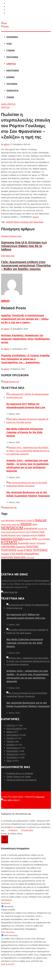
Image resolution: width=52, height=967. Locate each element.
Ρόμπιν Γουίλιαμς (21, 222)
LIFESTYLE (11, 63)
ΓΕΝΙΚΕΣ (10, 97)
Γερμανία (25, 535)
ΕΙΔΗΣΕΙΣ (6, 539)
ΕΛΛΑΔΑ (18, 539)
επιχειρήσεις (31, 553)
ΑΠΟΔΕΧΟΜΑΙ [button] (27, 830)
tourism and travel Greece (15, 532)
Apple (3, 521)
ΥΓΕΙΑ (9, 43)
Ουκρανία (20, 546)
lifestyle (9, 222)
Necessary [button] (5, 903)
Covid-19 (30, 520)
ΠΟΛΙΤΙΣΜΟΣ (12, 57)
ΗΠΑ (34, 538)
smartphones (30, 528)
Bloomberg (10, 520)
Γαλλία (18, 535)
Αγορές (4, 535)
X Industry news (37, 531)
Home (3, 104)
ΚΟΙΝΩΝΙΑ (46, 539)
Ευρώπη (27, 538)
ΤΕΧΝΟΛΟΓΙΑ (12, 90)
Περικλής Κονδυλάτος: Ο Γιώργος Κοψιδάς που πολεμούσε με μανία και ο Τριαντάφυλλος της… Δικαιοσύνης (25, 359)
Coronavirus (20, 520)
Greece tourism (6, 524)
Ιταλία (40, 539)
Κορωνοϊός (23, 543)
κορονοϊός (20, 557)
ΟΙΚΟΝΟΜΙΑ (12, 37)
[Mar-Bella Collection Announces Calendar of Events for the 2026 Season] (28, 422)
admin (6, 144)
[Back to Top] (2, 807)
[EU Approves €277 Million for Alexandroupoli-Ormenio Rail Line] (28, 397)
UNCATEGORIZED (14, 728)
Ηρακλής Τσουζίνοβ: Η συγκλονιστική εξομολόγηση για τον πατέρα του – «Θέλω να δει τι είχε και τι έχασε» (25, 319)
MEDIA (34, 524)
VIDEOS (9, 732)
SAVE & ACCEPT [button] (8, 964)
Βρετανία (12, 535)
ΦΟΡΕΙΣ (20, 553)
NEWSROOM (12, 527)
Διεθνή (41, 535)
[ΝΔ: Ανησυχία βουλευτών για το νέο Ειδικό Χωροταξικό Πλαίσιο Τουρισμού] (28, 485)
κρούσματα (30, 557)
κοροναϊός (7, 557)
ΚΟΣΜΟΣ (10, 77)
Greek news (16, 524)
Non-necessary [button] (7, 932)
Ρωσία (20, 550)
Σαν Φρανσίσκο (36, 222)
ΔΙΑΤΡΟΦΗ (34, 535)
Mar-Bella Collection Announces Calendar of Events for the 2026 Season (24, 432)
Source (36, 217)
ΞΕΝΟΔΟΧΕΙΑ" (41, 543)
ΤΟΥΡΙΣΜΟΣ (11, 83)
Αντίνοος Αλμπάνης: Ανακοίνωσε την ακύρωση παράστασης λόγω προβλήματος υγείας (25, 339)
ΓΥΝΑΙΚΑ (10, 50)
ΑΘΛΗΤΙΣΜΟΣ (12, 70)
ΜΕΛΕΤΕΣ (33, 543)
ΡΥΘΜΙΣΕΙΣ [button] (13, 830)
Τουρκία (5, 553)
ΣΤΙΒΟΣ (28, 550)
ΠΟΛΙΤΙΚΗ (32, 546)
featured (40, 520)
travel (28, 532)
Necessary (8, 906)
